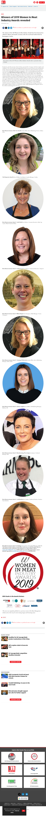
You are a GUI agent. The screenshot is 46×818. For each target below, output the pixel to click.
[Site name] (3, 4)
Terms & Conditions (27, 803)
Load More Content (15, 661)
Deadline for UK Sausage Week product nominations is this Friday (19, 638)
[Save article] (42, 28)
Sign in (28, 25)
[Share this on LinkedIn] (9, 28)
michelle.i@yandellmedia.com (19, 551)
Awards (4, 617)
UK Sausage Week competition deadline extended (18, 654)
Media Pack (30, 6)
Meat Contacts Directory (22, 6)
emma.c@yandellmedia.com (8, 549)
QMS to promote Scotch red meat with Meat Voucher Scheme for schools (19, 676)
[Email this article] (11, 28)
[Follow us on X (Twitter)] (19, 794)
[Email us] (26, 794)
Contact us (6, 803)
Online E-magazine (13, 6)
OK (23, 810)
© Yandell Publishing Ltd (36, 804)
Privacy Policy (37, 803)
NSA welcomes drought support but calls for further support (18, 692)
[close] (43, 25)
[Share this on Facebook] (3, 28)
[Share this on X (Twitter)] (6, 28)
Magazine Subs (5, 6)
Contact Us (36, 6)
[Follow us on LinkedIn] (23, 794)
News (2, 14)
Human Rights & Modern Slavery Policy (20, 804)
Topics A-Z (19, 803)
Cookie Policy (7, 804)
